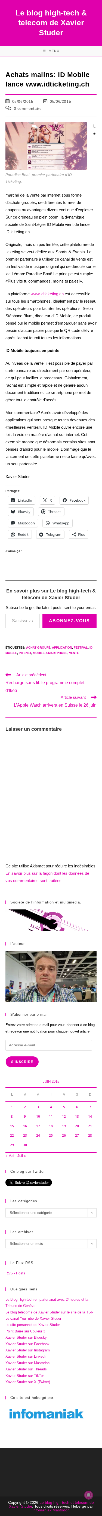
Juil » (21, 1156)
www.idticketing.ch (47, 293)
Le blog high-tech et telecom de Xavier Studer (51, 1504)
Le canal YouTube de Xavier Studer (33, 1318)
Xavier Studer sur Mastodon (27, 1363)
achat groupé (38, 647)
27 (77, 1135)
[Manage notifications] (88, 1495)
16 (25, 1126)
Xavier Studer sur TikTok (25, 1376)
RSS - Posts (15, 1273)
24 (38, 1135)
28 (90, 1135)
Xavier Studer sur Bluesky (26, 1337)
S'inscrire (22, 1062)
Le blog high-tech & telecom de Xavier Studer (51, 23)
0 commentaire (28, 108)
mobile (39, 653)
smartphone (56, 653)
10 (38, 1116)
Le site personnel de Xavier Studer (32, 1325)
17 (38, 1126)
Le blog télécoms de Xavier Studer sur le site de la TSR (49, 1312)
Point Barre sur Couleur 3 (25, 1331)
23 (25, 1135)
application (62, 647)
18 (51, 1126)
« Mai (9, 1156)
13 (77, 1116)
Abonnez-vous (69, 620)
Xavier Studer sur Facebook (27, 1344)
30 (25, 1145)
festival (81, 647)
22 (12, 1135)
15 (12, 1126)
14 (90, 1116)
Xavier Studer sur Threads (26, 1369)
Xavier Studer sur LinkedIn (26, 1356)
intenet (25, 653)
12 (64, 1116)
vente (74, 653)
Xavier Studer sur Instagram (27, 1350)
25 (51, 1135)
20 (77, 1126)
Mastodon (61, 1510)
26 (64, 1135)
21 (90, 1126)
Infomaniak (41, 1510)
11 (51, 1116)
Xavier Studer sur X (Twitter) (27, 1382)
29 (12, 1145)
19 (64, 1126)
